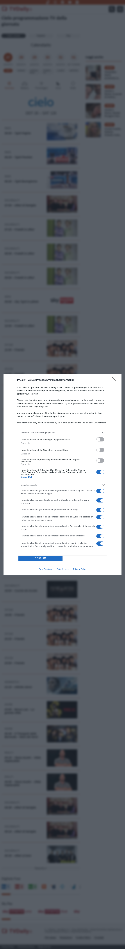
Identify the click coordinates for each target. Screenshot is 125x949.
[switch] (100, 439)
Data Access (62, 569)
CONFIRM (40, 558)
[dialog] (62, 474)
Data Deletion (45, 569)
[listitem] (62, 432)
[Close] (115, 380)
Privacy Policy (79, 569)
